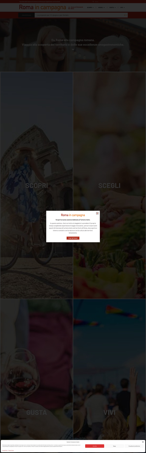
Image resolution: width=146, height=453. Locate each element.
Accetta (95, 446)
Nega (114, 446)
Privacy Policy (11, 450)
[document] (73, 226)
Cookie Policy (5, 450)
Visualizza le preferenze (134, 446)
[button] (143, 442)
